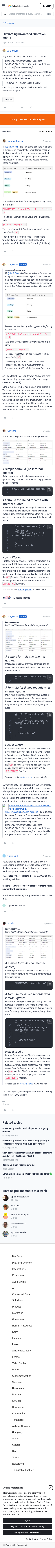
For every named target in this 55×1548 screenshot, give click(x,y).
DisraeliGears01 (18, 1223)
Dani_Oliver (12, 50)
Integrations (19, 1269)
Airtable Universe (21, 1426)
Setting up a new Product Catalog (18, 1164)
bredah (10, 923)
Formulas (9, 23)
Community (18, 1413)
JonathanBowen (15, 141)
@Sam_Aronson (30, 812)
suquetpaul (12, 855)
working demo (24, 589)
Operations (18, 1319)
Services (16, 1400)
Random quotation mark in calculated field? (30, 805)
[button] (3, 6)
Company (17, 1432)
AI (13, 1288)
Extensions (18, 1275)
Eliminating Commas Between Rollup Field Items (25, 1173)
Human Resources (22, 1325)
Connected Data (21, 1294)
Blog (14, 1451)
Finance (16, 1338)
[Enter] (5, 14)
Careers (16, 1444)
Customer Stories (21, 1376)
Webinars (17, 1382)
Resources (18, 1388)
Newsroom (18, 1463)
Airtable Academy (21, 1350)
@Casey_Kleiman (13, 812)
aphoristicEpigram (20, 1196)
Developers (18, 1407)
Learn (15, 1344)
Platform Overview (22, 1262)
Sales (15, 1332)
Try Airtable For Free (23, 1470)
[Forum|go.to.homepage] (18, 5)
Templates (18, 1419)
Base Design (8, 1168)
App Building (19, 1281)
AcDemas (15, 1205)
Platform (17, 1256)
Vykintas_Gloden (19, 1232)
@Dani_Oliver (11, 146)
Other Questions (10, 1135)
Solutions (17, 1300)
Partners (16, 1394)
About (15, 1438)
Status (16, 1457)
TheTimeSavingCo (20, 1214)
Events (16, 1357)
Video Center (19, 1363)
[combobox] (27, 14)
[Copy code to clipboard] (49, 489)
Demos (16, 1369)
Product (16, 1306)
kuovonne (11, 430)
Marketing (17, 1313)
